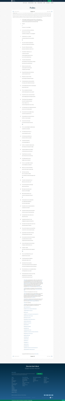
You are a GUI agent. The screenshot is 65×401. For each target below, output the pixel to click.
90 (36, 15)
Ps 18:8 (36, 294)
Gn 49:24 (33, 308)
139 (26, 17)
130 (13, 17)
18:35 (25, 304)
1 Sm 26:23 (29, 326)
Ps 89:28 (27, 349)
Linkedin (49, 395)
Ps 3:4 (27, 308)
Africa (12, 379)
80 (25, 15)
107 (18, 16)
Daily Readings (27, 368)
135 (20, 17)
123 (41, 16)
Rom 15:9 (36, 347)
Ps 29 (27, 319)
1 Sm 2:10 (33, 349)
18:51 (25, 349)
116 (31, 16)
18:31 (25, 333)
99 (46, 15)
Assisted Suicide (14, 384)
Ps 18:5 (28, 282)
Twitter (44, 395)
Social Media (45, 382)
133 (17, 17)
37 (29, 349)
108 (20, 16)
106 (17, 16)
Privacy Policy (33, 397)
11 (37, 314)
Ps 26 (27, 326)
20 (29, 282)
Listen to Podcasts (32, 368)
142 (30, 17)
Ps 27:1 (27, 331)
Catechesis (13, 388)
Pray (33, 381)
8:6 (37, 300)
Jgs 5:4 (31, 314)
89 (35, 15)
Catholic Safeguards (14, 390)
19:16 (29, 317)
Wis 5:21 (30, 321)
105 (16, 16)
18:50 (25, 347)
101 (48, 15)
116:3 (31, 310)
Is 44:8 (27, 335)
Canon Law (13, 387)
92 (38, 15)
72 (16, 15)
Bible (12, 385)
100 (47, 15)
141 (28, 17)
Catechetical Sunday (14, 389)
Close (63, 400)
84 (29, 15)
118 (34, 16)
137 (23, 17)
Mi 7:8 (37, 331)
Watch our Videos (37, 368)
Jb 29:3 (35, 331)
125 (44, 16)
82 (27, 15)
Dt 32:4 (35, 308)
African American (14, 380)
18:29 (25, 331)
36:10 (29, 331)
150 (41, 17)
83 (28, 15)
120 (37, 16)
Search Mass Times (24, 380)
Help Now (34, 379)
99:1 (32, 300)
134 (18, 17)
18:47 (25, 344)
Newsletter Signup (46, 381)
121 (38, 16)
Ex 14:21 (33, 297)
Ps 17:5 (27, 340)
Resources (45, 379)
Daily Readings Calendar (25, 378)
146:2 (34, 347)
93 (39, 15)
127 (47, 16)
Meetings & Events (35, 380)
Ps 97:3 (27, 314)
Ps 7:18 (27, 347)
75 (19, 15)
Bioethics (13, 386)
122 (40, 16)
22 (34, 297)
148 (38, 17)
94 (40, 15)
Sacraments (23, 383)
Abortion (13, 378)
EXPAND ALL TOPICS (14, 392)
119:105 (33, 331)
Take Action (34, 378)
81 (26, 15)
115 (30, 16)
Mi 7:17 (27, 342)
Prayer (23, 381)
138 (24, 17)
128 (48, 16)
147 (37, 17)
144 (33, 17)
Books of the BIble (24, 379)
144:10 (31, 349)
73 (17, 15)
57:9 (30, 347)
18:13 (25, 317)
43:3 (31, 331)
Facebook (46, 395)
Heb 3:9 (36, 314)
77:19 (29, 319)
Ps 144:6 (27, 321)
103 (13, 16)
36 (31, 286)
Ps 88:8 (27, 310)
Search (52, 0)
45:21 (29, 335)
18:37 (25, 340)
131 (14, 17)
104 (14, 16)
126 (45, 16)
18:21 (25, 326)
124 (43, 16)
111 (24, 16)
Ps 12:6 (27, 333)
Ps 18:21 (37, 286)
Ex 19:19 (31, 319)
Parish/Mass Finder (46, 378)
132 (16, 17)
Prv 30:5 (31, 333)
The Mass (23, 385)
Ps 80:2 (30, 300)
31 (39, 286)
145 (34, 17)
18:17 (25, 324)
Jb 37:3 (33, 319)
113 (27, 16)
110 (23, 16)
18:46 (25, 342)
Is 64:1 (34, 314)
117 (33, 16)
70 (14, 15)
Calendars (45, 380)
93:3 (28, 310)
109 (21, 16)
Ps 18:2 (28, 286)
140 (27, 17)
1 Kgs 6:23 (34, 300)
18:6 (24, 291)
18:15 (25, 302)
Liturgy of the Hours (25, 384)
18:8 (24, 293)
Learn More (39, 373)
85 (30, 15)
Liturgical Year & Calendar (25, 382)
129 (50, 16)
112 (26, 16)
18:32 (25, 335)
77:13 (29, 333)
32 (30, 286)
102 (50, 15)
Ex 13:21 (27, 317)
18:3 (24, 288)
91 (37, 15)
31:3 (28, 308)
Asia (12, 382)
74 (18, 15)
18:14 (25, 319)
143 (31, 17)
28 (36, 300)
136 (21, 17)
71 (15, 15)
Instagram (51, 395)
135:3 (32, 347)
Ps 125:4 (27, 328)
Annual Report (13, 381)
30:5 (29, 347)
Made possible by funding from (45, 397)
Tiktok (52, 395)
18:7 (25, 312)
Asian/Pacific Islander (14, 383)
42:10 (30, 308)
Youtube (47, 395)
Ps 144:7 (27, 324)
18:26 (25, 328)
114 (28, 16)
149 (40, 17)
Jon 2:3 (27, 312)
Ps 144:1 (27, 338)
